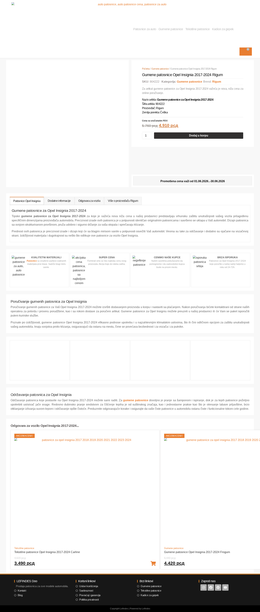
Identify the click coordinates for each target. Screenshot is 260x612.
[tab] (27, 201)
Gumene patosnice (170, 29)
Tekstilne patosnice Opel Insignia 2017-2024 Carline (47, 552)
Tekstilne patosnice (197, 29)
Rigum (216, 81)
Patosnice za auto (144, 29)
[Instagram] (203, 587)
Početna (146, 68)
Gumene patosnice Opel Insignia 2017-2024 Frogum (197, 552)
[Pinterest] (218, 587)
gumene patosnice (135, 400)
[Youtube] (225, 587)
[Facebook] (211, 587)
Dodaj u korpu (198, 135)
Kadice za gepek (222, 29)
